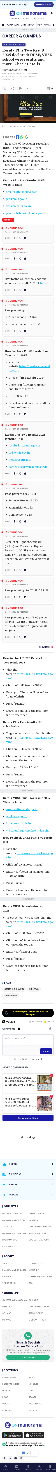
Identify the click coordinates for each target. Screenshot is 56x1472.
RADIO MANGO (9, 1239)
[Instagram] (10, 1458)
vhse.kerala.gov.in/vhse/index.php (27, 830)
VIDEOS (6, 1403)
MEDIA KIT (34, 1270)
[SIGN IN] (51, 13)
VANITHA (33, 1220)
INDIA (39, 24)
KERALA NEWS (13, 24)
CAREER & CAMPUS (21, 36)
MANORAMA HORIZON (13, 1220)
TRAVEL (32, 1397)
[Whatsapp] (25, 238)
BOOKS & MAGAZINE (39, 1239)
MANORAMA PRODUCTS (14, 1270)
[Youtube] (15, 1458)
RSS (31, 1283)
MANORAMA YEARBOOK (14, 1233)
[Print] (20, 88)
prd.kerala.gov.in (16, 199)
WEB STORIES (35, 1403)
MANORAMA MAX (37, 1233)
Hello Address (36, 1213)
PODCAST (7, 1410)
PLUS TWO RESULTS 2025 (14, 44)
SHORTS (33, 1410)
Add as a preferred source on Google (30, 1013)
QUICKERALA (8, 1246)
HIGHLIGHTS (8, 220)
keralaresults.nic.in (18, 206)
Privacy (6, 1276)
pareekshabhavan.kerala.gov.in (25, 213)
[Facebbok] (4, 1458)
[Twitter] (19, 238)
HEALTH (6, 1390)
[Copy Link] (28, 88)
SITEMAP (6, 1313)
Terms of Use (9, 1283)
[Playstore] (12, 1435)
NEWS (32, 1377)
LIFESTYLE (33, 1384)
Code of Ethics (37, 1319)
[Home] (3, 25)
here (43, 283)
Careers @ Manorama (41, 1276)
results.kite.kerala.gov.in (21, 192)
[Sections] (4, 13)
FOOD (5, 1397)
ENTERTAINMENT (28, 24)
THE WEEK (7, 1226)
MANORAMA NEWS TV (40, 1226)
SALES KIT (33, 1300)
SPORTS (33, 1390)
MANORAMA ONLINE (12, 1213)
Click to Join (28, 1357)
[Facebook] (14, 238)
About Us (7, 1263)
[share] (13, 88)
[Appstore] (34, 1435)
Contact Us (35, 1263)
